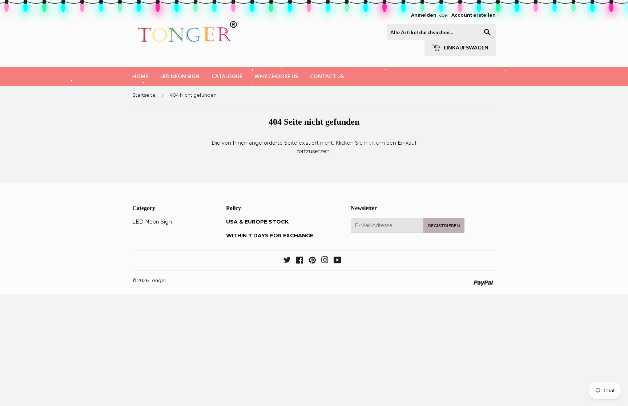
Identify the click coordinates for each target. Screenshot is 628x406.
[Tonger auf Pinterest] (312, 261)
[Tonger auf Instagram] (325, 261)
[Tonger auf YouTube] (337, 261)
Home (140, 76)
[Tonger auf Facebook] (299, 261)
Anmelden (423, 15)
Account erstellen (473, 15)
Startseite (144, 95)
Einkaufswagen (465, 47)
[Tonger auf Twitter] (287, 261)
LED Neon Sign (180, 76)
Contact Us (327, 76)
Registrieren (444, 225)
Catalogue (227, 76)
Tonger (158, 280)
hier (369, 143)
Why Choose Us (276, 76)
